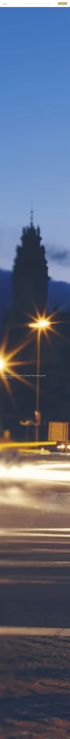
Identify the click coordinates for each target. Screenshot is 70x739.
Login (49, 3)
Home (21, 3)
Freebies (25, 3)
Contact (44, 3)
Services (40, 3)
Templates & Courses (33, 3)
